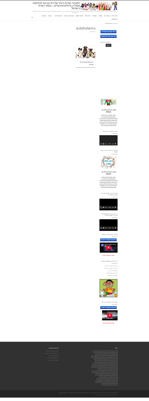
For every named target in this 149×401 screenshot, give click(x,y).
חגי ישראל (99, 357)
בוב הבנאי (96, 352)
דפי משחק (114, 357)
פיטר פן (109, 377)
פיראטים (102, 377)
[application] (108, 141)
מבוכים (108, 365)
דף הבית (116, 23)
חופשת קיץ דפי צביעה (113, 276)
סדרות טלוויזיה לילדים (104, 370)
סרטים (104, 375)
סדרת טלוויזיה (113, 372)
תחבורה (115, 385)
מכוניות (115, 367)
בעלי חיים (109, 355)
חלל (102, 360)
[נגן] (115, 144)
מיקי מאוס (96, 365)
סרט (94, 372)
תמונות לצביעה (107, 385)
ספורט (105, 372)
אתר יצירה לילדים (109, 110)
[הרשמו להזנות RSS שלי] (117, 28)
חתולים (97, 360)
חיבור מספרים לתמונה (111, 360)
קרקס (97, 382)
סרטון (115, 375)
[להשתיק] (103, 144)
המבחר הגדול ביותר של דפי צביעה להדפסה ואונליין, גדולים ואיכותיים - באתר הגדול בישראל (91, 393)
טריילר (115, 362)
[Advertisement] (63, 41)
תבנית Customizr (98, 395)
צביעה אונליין (113, 380)
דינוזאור (98, 355)
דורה (103, 355)
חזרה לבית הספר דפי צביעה (111, 266)
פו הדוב (115, 377)
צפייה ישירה (104, 382)
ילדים (102, 362)
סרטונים (110, 375)
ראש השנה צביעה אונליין (112, 274)
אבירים (115, 352)
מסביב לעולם (107, 367)
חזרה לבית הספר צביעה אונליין (111, 269)
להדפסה (114, 365)
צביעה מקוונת (113, 382)
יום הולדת (108, 362)
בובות (115, 355)
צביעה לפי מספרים (103, 380)
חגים (93, 357)
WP (110, 395)
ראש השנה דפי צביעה (113, 271)
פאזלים (98, 375)
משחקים (114, 370)
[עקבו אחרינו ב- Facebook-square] (114, 28)
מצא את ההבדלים (97, 367)
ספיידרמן (99, 372)
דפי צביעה (106, 357)
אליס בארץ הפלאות (106, 352)
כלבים (97, 362)
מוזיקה (103, 365)
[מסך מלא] (101, 144)
